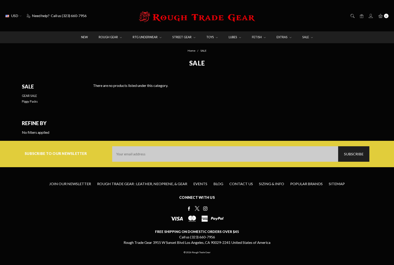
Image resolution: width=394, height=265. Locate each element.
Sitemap (337, 184)
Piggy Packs (30, 101)
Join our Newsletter (70, 184)
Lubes (233, 37)
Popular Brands (306, 184)
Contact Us (241, 184)
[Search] (352, 15)
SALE (306, 37)
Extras (282, 37)
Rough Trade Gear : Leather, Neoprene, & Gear (142, 184)
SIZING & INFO (271, 184)
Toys (210, 37)
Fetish (257, 37)
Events (200, 184)
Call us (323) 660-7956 (197, 237)
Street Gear (182, 37)
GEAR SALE (29, 96)
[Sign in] (370, 15)
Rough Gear (109, 37)
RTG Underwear (145, 37)
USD (14, 15)
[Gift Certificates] (361, 15)
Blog (218, 184)
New (84, 37)
